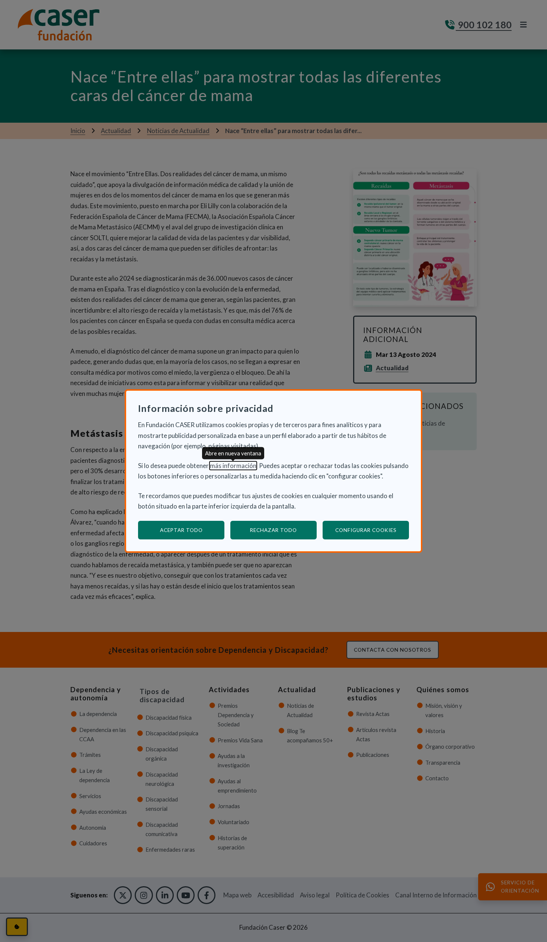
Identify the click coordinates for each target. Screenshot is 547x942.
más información (233, 466)
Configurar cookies (372, 530)
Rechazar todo (273, 530)
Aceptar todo (181, 530)
